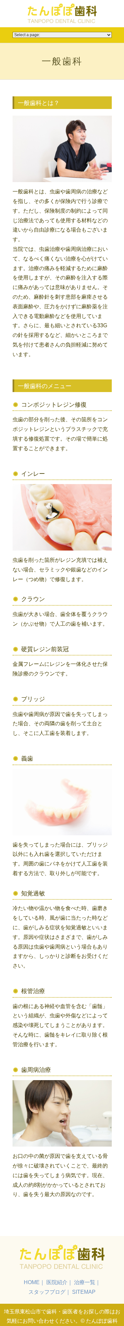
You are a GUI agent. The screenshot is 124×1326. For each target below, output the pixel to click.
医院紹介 (56, 1282)
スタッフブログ (46, 1292)
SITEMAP (84, 1292)
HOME (32, 1282)
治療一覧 (84, 1282)
